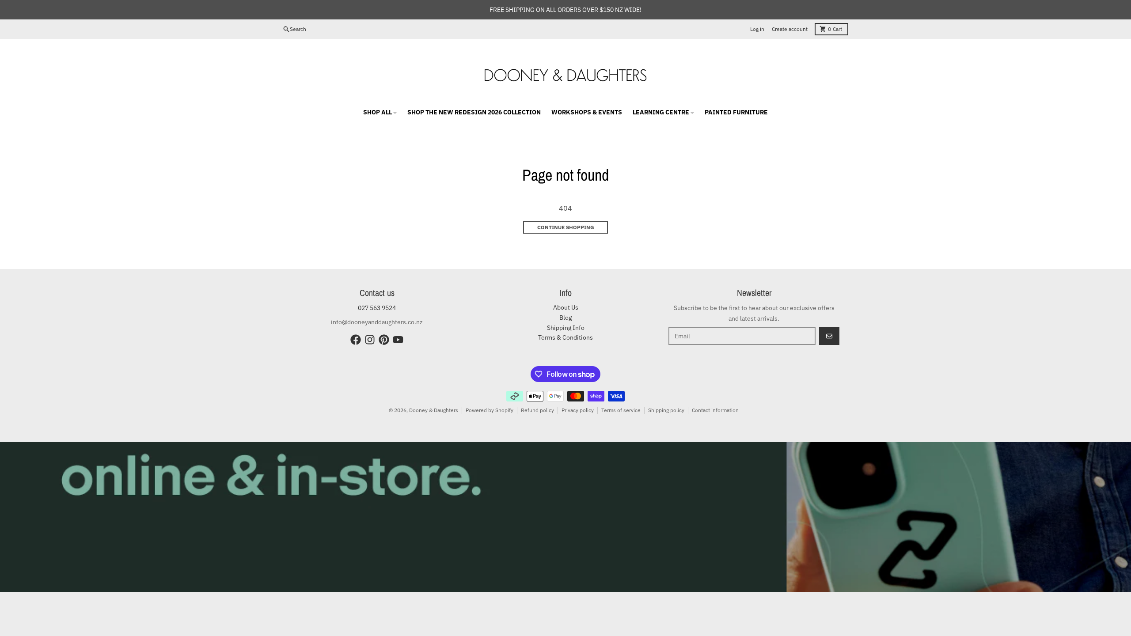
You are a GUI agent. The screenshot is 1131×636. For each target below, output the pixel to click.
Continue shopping (565, 227)
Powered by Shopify (489, 410)
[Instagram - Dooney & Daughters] (369, 339)
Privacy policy (578, 410)
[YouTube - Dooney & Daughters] (398, 339)
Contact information (715, 410)
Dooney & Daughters (433, 410)
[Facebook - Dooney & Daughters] (355, 339)
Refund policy (537, 410)
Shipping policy (666, 410)
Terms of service (621, 410)
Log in (757, 29)
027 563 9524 (377, 308)
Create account (790, 29)
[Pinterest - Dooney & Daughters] (384, 339)
